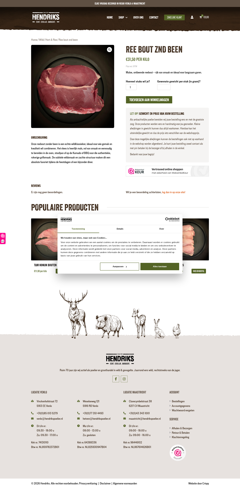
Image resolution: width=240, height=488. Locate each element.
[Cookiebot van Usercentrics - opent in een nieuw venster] (167, 219)
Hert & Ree (51, 39)
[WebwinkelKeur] (167, 171)
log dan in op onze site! (173, 192)
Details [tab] (120, 229)
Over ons (138, 17)
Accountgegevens (181, 405)
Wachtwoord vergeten (183, 410)
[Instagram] (124, 379)
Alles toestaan (160, 266)
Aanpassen (118, 266)
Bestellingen (178, 401)
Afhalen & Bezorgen (182, 428)
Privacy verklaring (88, 483)
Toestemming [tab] (78, 229)
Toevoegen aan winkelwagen (149, 100)
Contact (153, 17)
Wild (41, 39)
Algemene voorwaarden (125, 483)
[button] (109, 49)
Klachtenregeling (180, 437)
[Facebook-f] (115, 379)
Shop (121, 17)
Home (110, 17)
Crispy (205, 483)
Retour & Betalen (181, 432)
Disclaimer (105, 483)
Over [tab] (161, 229)
